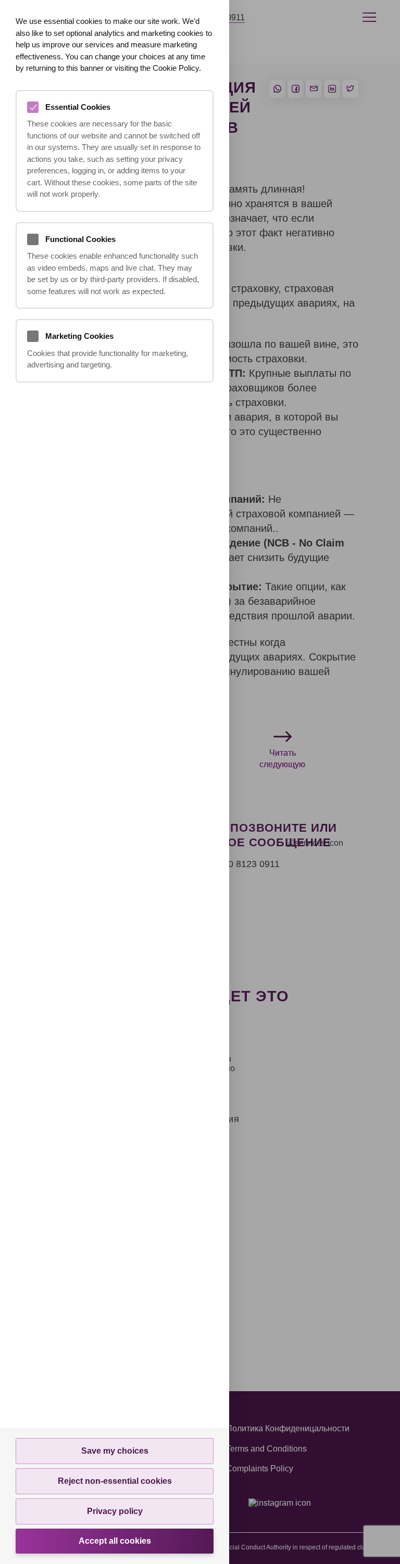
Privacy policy (115, 1511)
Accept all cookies (115, 1540)
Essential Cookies (77, 107)
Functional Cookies (80, 239)
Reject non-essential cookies (115, 1481)
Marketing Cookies (79, 336)
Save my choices (114, 1450)
